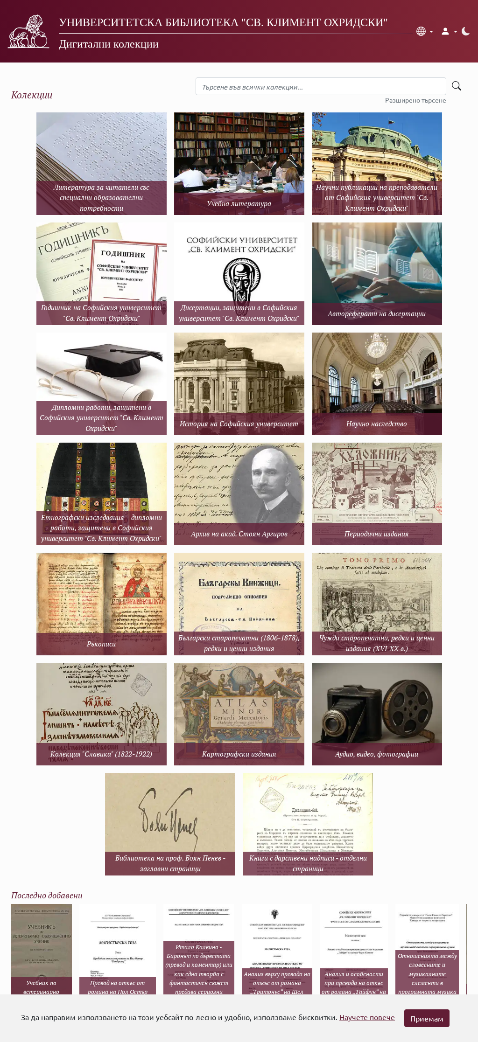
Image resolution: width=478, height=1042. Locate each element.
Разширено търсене (415, 100)
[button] (425, 31)
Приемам (426, 1018)
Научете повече (367, 1016)
